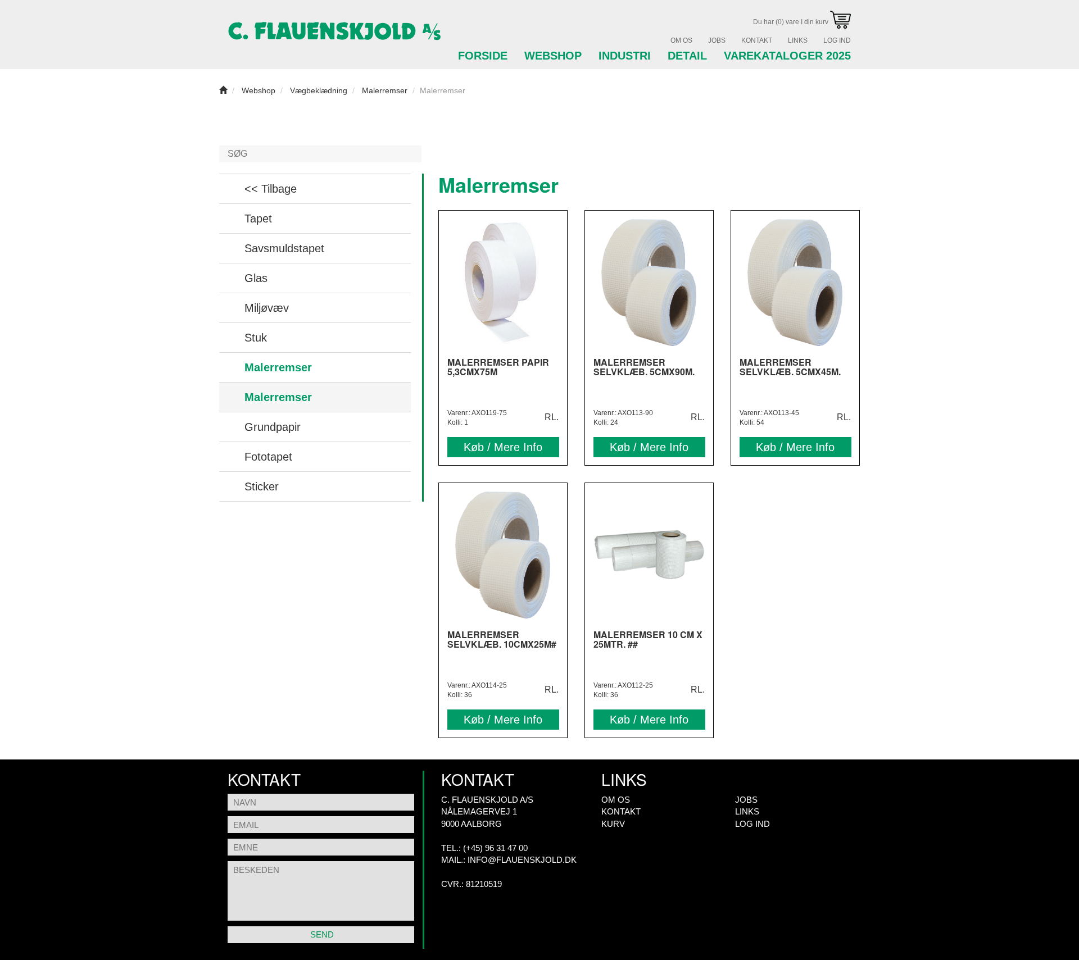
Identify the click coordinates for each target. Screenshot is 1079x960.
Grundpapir (272, 427)
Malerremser (278, 367)
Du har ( (791, 22)
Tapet (258, 218)
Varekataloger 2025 (787, 55)
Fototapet (268, 457)
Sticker (261, 486)
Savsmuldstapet (284, 248)
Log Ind (837, 40)
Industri (625, 55)
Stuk (255, 337)
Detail (687, 55)
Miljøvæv (266, 308)
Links (798, 40)
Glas (256, 278)
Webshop (553, 55)
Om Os (681, 40)
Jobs (717, 40)
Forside (482, 55)
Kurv (613, 824)
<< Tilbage (270, 189)
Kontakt (756, 40)
